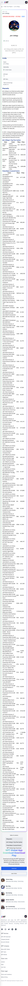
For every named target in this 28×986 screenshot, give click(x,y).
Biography (9, 839)
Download (14, 868)
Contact (3, 962)
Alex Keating (9, 893)
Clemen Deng (9, 879)
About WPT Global (5, 949)
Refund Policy (4, 977)
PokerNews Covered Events (13, 845)
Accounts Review (5, 942)
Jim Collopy (17, 6)
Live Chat (3, 967)
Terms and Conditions (6, 974)
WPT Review (4, 954)
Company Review (5, 939)
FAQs (2, 964)
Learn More (14, 873)
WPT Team (3, 952)
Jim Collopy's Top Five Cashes (14, 842)
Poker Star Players (8, 6)
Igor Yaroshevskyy (10, 906)
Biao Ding (8, 886)
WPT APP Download (5, 936)
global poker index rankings (11, 881)
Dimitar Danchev (10, 899)
